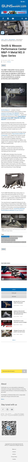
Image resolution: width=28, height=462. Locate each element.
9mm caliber (4, 238)
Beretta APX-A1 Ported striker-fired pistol (19, 302)
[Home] (14, 6)
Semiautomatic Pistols (7, 242)
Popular (14, 293)
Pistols (9, 61)
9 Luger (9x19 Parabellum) (16, 236)
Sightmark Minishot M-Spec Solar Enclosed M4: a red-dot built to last (20, 313)
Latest (17, 289)
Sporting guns (17, 242)
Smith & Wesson (5, 110)
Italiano (3, 65)
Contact (14, 451)
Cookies (14, 459)
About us (14, 449)
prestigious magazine (10, 114)
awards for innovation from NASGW (10, 113)
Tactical (24, 242)
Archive (14, 296)
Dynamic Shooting (6, 240)
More (13, 340)
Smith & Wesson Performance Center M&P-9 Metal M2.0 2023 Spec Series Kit (13, 118)
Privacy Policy (14, 456)
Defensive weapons (12, 238)
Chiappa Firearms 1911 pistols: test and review (19, 331)
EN (23, 1)
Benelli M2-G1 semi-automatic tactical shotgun (20, 321)
